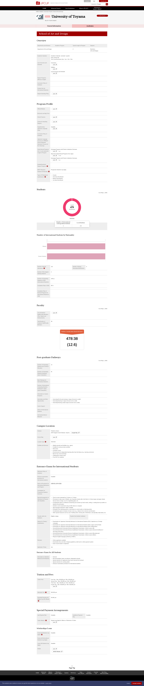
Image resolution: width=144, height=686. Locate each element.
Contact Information (89, 673)
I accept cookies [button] (136, 683)
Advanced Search (56, 8)
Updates (66, 672)
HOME (44, 8)
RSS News (73, 672)
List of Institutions (69, 8)
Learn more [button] (48, 683)
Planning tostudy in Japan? (97, 8)
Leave (128, 683)
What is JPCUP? (83, 8)
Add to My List (102, 15)
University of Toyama (48, 11)
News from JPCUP (81, 673)
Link (54, 64)
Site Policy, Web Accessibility (104, 673)
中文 (94, 1)
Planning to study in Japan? (58, 673)
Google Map (75, 432)
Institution (41, 11)
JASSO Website (56, 651)
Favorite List (103, 1)
